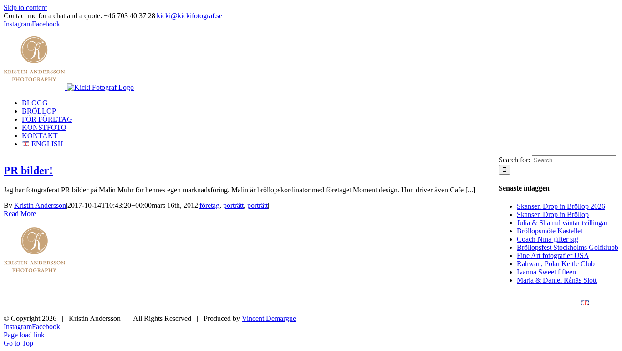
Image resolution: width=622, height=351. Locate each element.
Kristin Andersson (40, 205)
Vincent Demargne (269, 318)
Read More (20, 213)
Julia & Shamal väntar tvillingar (562, 223)
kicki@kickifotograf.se (189, 16)
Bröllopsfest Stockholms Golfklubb (567, 247)
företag (209, 205)
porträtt (233, 205)
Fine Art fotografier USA (553, 255)
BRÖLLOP (358, 303)
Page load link (24, 335)
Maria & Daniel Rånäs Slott (557, 280)
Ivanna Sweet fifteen (546, 272)
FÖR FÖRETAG (418, 303)
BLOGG (309, 303)
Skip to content (25, 7)
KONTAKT (542, 303)
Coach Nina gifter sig (547, 239)
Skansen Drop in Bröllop (553, 214)
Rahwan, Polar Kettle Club (556, 264)
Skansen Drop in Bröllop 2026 (561, 206)
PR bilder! (28, 170)
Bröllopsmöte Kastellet (549, 231)
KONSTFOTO (483, 303)
